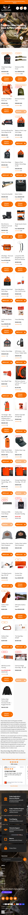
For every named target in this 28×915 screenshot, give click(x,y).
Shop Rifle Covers (16, 751)
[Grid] (21, 38)
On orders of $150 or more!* (16, 821)
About (3, 881)
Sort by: (4, 42)
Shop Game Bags (5, 751)
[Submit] (25, 859)
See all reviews (14, 786)
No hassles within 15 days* (15, 840)
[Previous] (3, 2)
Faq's (2, 878)
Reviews (3, 876)
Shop (2, 871)
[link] (14, 782)
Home (2, 31)
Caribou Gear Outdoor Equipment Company (6, 908)
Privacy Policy (12, 848)
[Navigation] (25, 8)
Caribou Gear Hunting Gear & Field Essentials (12, 33)
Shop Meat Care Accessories (17, 753)
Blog (2, 873)
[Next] (25, 2)
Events (3, 883)
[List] (25, 38)
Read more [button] (13, 778)
